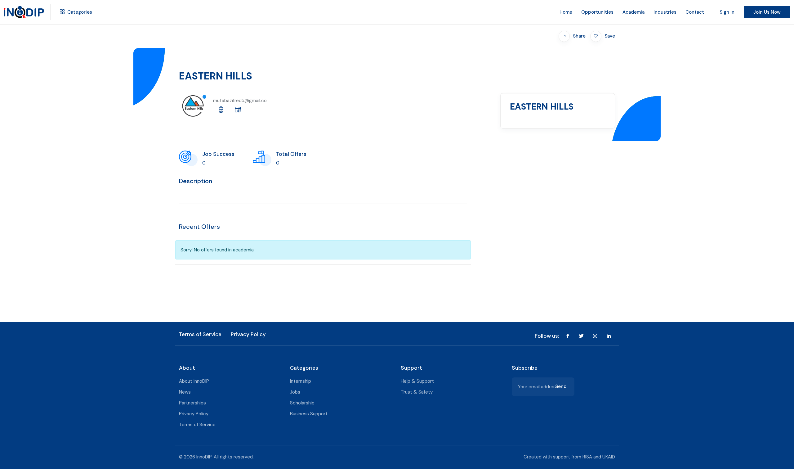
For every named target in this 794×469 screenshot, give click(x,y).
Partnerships (192, 403)
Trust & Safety (417, 392)
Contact (694, 12)
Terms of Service (200, 334)
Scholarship (302, 403)
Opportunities (597, 12)
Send (561, 386)
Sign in (727, 12)
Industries (664, 12)
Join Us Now (767, 12)
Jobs (295, 392)
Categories (79, 12)
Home (566, 12)
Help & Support (417, 381)
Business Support (309, 414)
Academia (633, 12)
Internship (300, 381)
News (185, 392)
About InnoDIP (194, 381)
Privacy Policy (248, 334)
